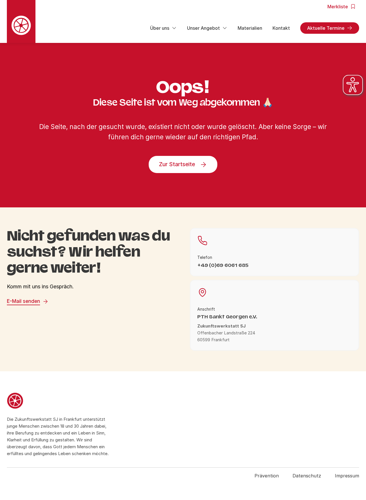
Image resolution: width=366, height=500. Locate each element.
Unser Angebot (203, 28)
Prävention (266, 476)
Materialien (250, 28)
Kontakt (281, 28)
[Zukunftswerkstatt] (60, 401)
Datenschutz (307, 476)
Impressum (347, 476)
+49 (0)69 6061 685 (222, 265)
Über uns (159, 28)
